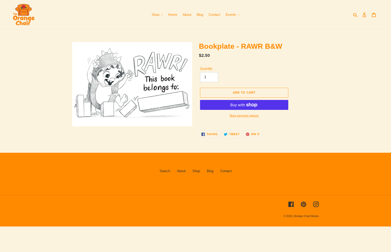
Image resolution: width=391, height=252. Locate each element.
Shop (196, 171)
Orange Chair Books (306, 216)
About (181, 171)
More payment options (244, 115)
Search (165, 171)
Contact (226, 171)
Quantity (206, 68)
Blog (210, 171)
